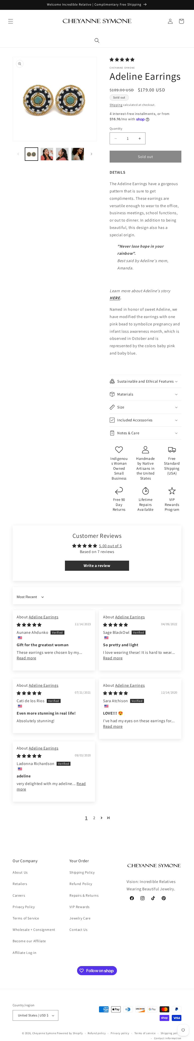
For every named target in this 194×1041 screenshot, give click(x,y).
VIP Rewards (79, 907)
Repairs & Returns (84, 895)
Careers (19, 895)
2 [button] (94, 817)
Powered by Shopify (70, 1033)
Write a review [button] (97, 565)
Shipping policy (171, 1033)
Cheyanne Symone (44, 1033)
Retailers (20, 883)
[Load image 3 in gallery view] (62, 154)
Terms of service (145, 1033)
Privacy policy (120, 1033)
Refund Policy (80, 883)
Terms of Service (26, 918)
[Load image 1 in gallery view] (31, 154)
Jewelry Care (79, 918)
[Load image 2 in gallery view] (46, 154)
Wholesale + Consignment (34, 929)
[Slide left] (18, 154)
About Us (20, 872)
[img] (29, 624)
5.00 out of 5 (110, 545)
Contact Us (78, 929)
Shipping (116, 105)
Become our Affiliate (29, 941)
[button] (10, 21)
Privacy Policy (24, 907)
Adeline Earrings (44, 617)
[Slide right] (91, 154)
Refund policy (97, 1033)
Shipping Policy (81, 872)
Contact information (167, 1038)
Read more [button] (26, 658)
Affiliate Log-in (25, 952)
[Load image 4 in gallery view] (77, 154)
